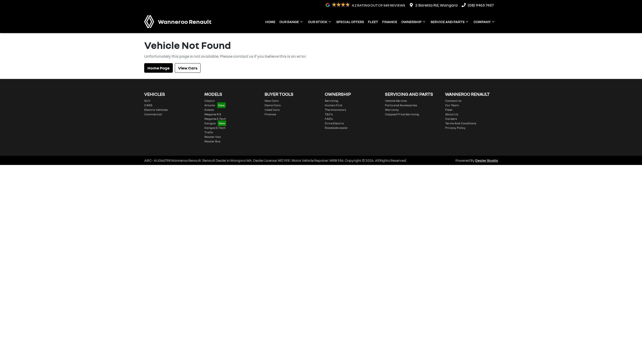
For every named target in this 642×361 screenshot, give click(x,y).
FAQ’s (329, 119)
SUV (147, 101)
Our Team (452, 105)
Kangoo (210, 123)
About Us (451, 114)
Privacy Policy (455, 128)
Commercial (153, 114)
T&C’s (329, 114)
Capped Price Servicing (402, 114)
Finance (389, 22)
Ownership (411, 22)
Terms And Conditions (460, 123)
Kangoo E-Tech (214, 128)
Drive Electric (334, 123)
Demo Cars (273, 105)
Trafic (208, 132)
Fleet (373, 22)
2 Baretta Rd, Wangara (436, 5)
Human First (333, 105)
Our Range (289, 22)
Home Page (158, 67)
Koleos (209, 110)
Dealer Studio (486, 160)
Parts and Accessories (401, 105)
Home (270, 22)
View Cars (187, 67)
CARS (148, 105)
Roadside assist (336, 128)
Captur (209, 101)
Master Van (212, 137)
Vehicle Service (396, 101)
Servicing (331, 101)
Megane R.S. (212, 114)
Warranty (392, 110)
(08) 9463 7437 (481, 5)
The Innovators (335, 110)
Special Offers (350, 22)
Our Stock (317, 22)
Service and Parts (447, 22)
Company (482, 22)
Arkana (209, 105)
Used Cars (272, 110)
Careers (451, 119)
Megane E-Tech (215, 119)
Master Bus (212, 141)
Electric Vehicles (156, 110)
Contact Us (453, 101)
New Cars (272, 101)
